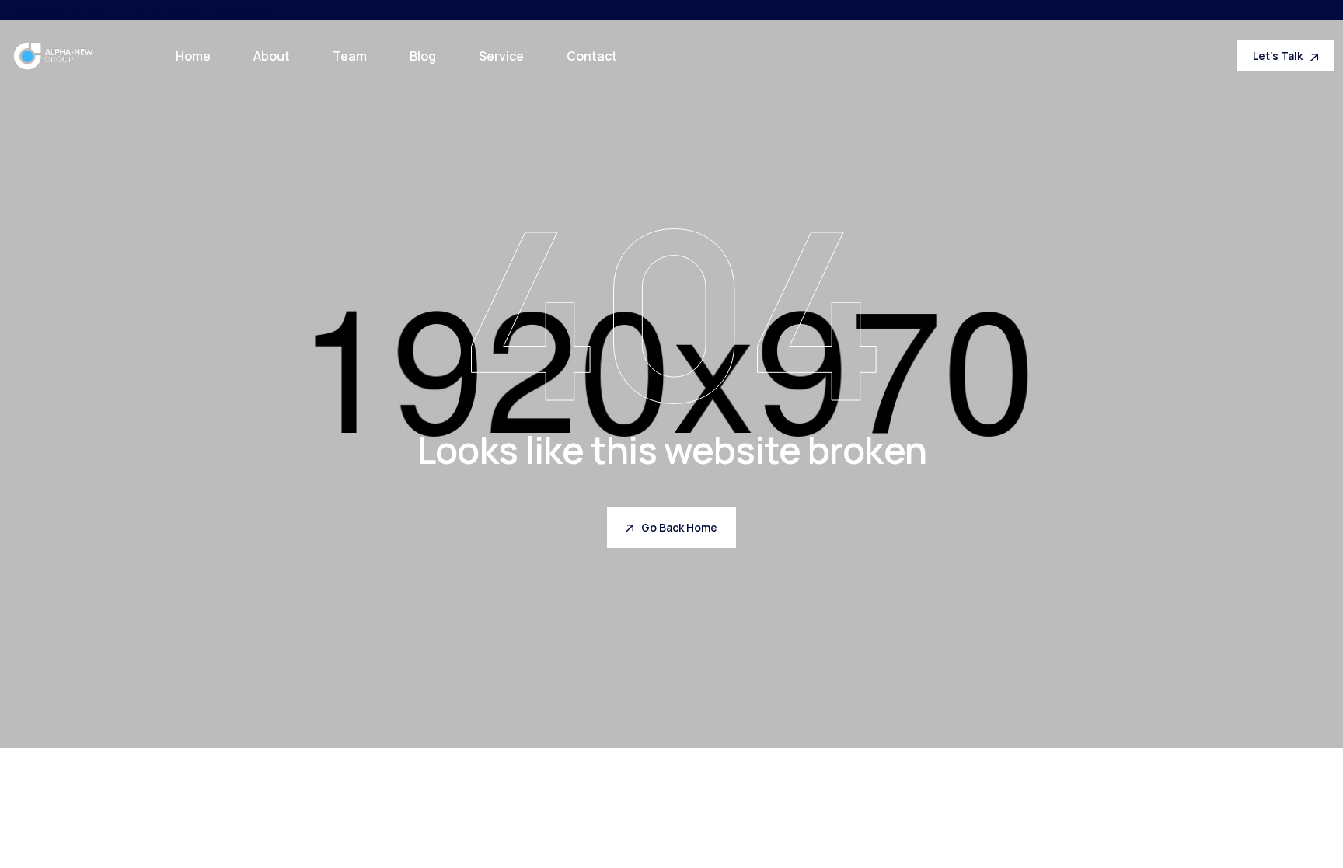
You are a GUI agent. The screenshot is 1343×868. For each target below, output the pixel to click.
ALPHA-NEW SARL (156, 9)
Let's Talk (1278, 55)
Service (501, 55)
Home (193, 55)
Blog (423, 55)
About (271, 55)
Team (350, 55)
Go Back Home (679, 527)
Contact (592, 55)
